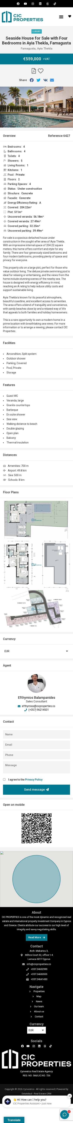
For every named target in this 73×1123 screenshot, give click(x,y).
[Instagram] (32, 3)
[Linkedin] (40, 3)
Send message (34, 789)
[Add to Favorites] (40, 71)
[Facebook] (18, 3)
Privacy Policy (33, 779)
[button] (61, 16)
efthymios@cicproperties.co (38, 706)
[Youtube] (25, 3)
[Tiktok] (54, 3)
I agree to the (25, 779)
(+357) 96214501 (38, 709)
